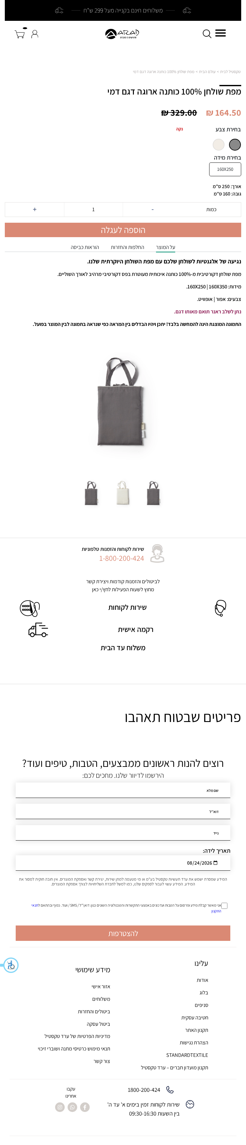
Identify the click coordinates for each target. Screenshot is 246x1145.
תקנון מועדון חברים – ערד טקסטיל (174, 1067)
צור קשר (102, 1061)
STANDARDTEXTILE (187, 1054)
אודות (202, 979)
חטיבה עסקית (194, 1017)
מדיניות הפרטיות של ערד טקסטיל (77, 1036)
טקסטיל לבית (230, 71)
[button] (9, 965)
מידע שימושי (92, 970)
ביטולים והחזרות (94, 1011)
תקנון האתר (196, 1029)
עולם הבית (207, 71)
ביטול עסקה (98, 1023)
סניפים (201, 1004)
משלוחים (101, 998)
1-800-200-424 (121, 558)
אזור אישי (101, 986)
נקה (179, 129)
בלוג (204, 992)
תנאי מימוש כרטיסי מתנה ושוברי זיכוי (74, 1048)
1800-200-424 (144, 1089)
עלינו (201, 963)
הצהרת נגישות (194, 1042)
